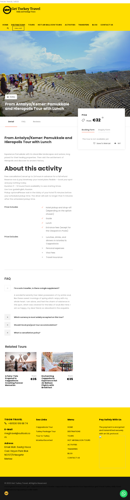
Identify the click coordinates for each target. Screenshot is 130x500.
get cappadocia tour (37, 486)
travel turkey (105, 486)
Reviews (36, 121)
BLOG (95, 25)
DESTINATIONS (18, 25)
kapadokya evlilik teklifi (27, 489)
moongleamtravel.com (15, 486)
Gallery (12, 97)
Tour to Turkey (43, 435)
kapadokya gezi (91, 486)
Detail (11, 121)
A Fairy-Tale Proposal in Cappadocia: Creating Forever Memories (14, 381)
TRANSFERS (83, 25)
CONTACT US (107, 25)
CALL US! (18, 28)
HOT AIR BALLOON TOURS (50, 25)
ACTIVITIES (70, 25)
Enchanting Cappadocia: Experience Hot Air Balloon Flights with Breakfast (49, 382)
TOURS (31, 25)
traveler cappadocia (57, 486)
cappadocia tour (75, 486)
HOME (5, 25)
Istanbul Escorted (44, 440)
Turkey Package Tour (46, 431)
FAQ (23, 121)
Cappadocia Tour (44, 427)
